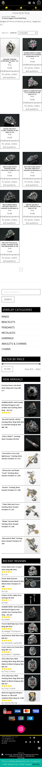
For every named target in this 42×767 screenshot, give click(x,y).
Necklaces (8, 332)
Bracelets (8, 322)
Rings (5, 316)
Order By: (13, 33)
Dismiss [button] (36, 764)
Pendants (8, 327)
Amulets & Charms (14, 343)
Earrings (8, 338)
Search (8, 299)
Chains (6, 349)
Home (13, 16)
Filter (7, 369)
